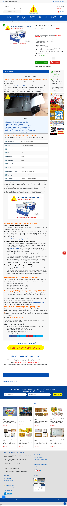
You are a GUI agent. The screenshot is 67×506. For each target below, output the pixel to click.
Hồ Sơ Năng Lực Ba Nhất (9, 480)
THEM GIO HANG (42, 62)
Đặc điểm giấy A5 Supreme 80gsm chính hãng (16, 122)
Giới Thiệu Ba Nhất (7, 478)
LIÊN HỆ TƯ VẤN (58, 394)
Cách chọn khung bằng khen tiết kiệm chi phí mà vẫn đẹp (9, 443)
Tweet (22, 336)
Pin (30, 336)
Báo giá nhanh (37, 466)
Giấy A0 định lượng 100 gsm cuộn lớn (19, 239)
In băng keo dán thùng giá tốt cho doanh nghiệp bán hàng (56, 422)
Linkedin (39, 336)
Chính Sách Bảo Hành (38, 457)
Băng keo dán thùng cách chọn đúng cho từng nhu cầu (25, 443)
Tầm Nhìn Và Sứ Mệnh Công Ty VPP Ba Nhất (25, 420)
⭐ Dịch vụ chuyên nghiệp (9, 487)
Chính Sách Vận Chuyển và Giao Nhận (42, 462)
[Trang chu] (49, 1)
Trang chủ (5, 21)
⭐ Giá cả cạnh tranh (8, 490)
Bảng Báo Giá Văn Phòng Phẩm (40, 464)
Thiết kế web (58, 499)
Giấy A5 (26, 21)
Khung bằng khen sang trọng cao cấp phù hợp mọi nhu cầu (40, 443)
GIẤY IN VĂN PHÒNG (12, 21)
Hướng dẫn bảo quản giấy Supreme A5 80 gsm (18, 127)
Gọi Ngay (59, 8)
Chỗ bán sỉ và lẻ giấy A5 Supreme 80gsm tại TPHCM (18, 132)
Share (13, 336)
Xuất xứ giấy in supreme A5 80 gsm (15, 124)
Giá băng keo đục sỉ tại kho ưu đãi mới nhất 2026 (41, 422)
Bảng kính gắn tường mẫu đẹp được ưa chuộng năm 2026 (56, 443)
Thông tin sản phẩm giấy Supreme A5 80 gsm (16, 121)
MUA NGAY (56, 62)
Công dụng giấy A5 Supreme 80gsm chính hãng (17, 129)
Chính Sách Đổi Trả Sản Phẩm (40, 459)
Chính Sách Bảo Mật (38, 454)
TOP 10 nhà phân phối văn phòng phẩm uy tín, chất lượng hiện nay (9, 422)
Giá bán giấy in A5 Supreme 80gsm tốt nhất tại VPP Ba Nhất (20, 130)
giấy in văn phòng (14, 248)
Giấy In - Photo (21, 21)
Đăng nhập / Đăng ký (59, 1)
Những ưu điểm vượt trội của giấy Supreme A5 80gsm (19, 125)
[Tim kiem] (19, 12)
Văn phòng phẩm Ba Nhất (37, 302)
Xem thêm (5, 425)
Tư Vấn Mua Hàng (7, 483)
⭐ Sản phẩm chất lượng (9, 485)
